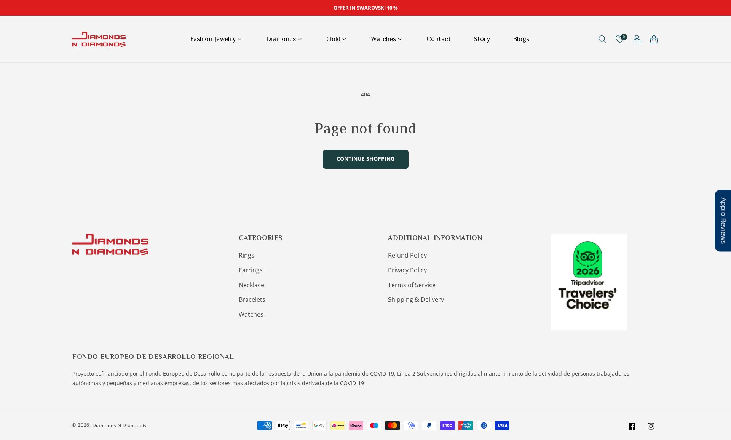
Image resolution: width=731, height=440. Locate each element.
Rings (246, 255)
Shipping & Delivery (416, 299)
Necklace (251, 285)
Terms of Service (412, 285)
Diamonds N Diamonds (120, 425)
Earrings (251, 270)
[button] (217, 39)
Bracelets (252, 299)
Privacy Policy (407, 270)
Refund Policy (407, 255)
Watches (251, 314)
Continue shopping (365, 158)
